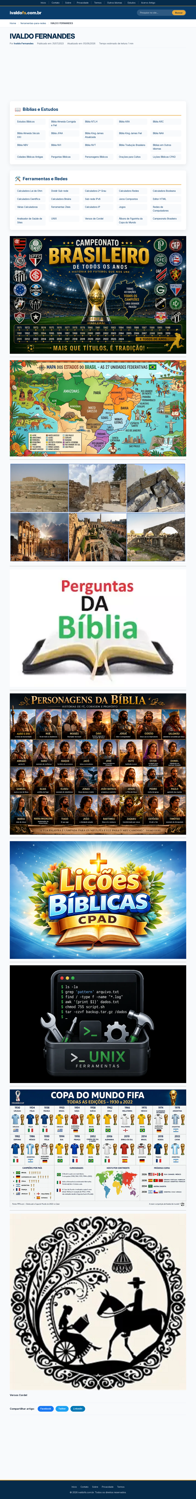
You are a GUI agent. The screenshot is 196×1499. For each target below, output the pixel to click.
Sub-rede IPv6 (92, 199)
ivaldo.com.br (25, 12)
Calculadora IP (92, 207)
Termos (98, 3)
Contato (56, 3)
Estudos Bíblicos (26, 121)
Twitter (62, 1408)
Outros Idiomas (114, 3)
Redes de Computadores (161, 209)
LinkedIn (77, 1408)
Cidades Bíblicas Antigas (30, 156)
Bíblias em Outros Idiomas (162, 147)
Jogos (122, 207)
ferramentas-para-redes (33, 23)
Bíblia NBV (22, 145)
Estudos (132, 3)
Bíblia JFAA (57, 133)
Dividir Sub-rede (59, 190)
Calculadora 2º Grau (95, 190)
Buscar (179, 12)
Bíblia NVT (90, 145)
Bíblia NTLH (91, 121)
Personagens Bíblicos (96, 156)
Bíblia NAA (158, 133)
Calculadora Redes (129, 190)
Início (43, 3)
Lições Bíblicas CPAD (164, 156)
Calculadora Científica (28, 199)
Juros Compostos (128, 199)
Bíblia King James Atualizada (94, 135)
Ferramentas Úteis (60, 207)
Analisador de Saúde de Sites (29, 220)
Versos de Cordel (94, 218)
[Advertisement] (98, 74)
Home (13, 23)
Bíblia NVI (56, 145)
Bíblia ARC (158, 121)
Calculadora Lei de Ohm (29, 190)
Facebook (45, 1408)
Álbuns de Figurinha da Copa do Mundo (131, 220)
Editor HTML (159, 199)
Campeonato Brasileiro (165, 218)
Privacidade (83, 3)
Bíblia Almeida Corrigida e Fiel (63, 123)
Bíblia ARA (124, 121)
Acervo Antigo (148, 3)
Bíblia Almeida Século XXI (28, 135)
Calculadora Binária (61, 199)
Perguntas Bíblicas (61, 156)
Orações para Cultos (130, 156)
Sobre (68, 3)
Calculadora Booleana (164, 190)
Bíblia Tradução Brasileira (132, 145)
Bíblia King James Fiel (130, 133)
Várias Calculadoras (27, 207)
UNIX (54, 218)
